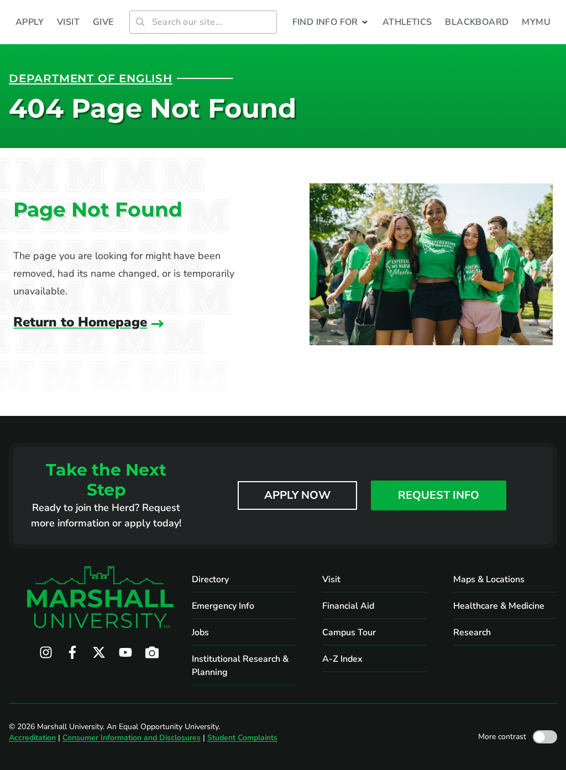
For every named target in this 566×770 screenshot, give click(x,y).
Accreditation (32, 737)
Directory (210, 579)
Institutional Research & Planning (240, 665)
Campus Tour (349, 632)
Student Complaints (242, 737)
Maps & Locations (489, 579)
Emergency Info (223, 606)
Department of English (90, 78)
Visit (331, 579)
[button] (331, 22)
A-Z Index (342, 659)
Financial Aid (348, 606)
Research (472, 632)
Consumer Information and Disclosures (131, 737)
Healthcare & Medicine (498, 606)
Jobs (200, 632)
